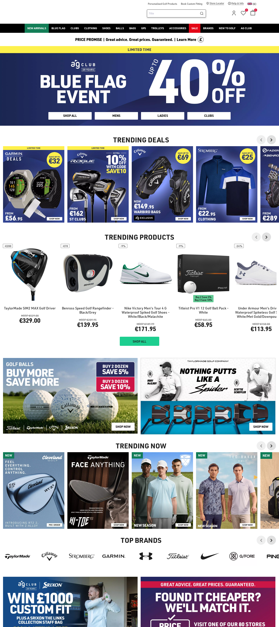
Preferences (123, 329)
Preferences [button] (145, 320)
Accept (155, 329)
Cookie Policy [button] (162, 315)
